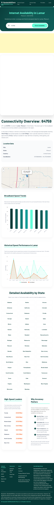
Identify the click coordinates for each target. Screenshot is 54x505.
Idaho (44, 318)
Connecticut (9, 313)
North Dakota (9, 362)
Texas (9, 378)
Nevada (10, 351)
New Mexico (9, 356)
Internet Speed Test (20, 3)
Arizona (44, 302)
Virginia (10, 383)
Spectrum (3, 479)
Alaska (27, 302)
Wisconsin (9, 389)
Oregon (9, 367)
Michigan (9, 340)
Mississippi (44, 340)
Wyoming (27, 389)
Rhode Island (44, 367)
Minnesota (27, 340)
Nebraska (44, 345)
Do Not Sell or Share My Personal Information (24, 480)
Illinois (9, 324)
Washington (27, 383)
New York (26, 356)
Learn (50, 2)
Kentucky (27, 329)
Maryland (27, 335)
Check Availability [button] (40, 25)
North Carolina (44, 356)
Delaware (26, 313)
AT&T (2, 474)
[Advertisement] (27, 43)
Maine (9, 335)
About (19, 468)
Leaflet (38, 187)
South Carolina (9, 373)
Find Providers (3, 470)
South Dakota (27, 373)
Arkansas (9, 307)
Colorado (44, 307)
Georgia (10, 318)
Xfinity (2, 481)
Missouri (9, 345)
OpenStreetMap (44, 187)
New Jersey (44, 351)
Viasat (2, 476)
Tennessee (44, 373)
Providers (42, 2)
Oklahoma (44, 362)
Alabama (9, 302)
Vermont (44, 378)
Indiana (27, 324)
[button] (27, 176)
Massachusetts (44, 335)
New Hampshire (27, 351)
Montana (27, 345)
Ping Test (12, 474)
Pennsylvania (27, 367)
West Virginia (44, 383)
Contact (20, 471)
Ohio (27, 362)
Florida (44, 313)
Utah (27, 378)
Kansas (10, 329)
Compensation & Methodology (22, 476)
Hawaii (27, 318)
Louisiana (44, 329)
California (27, 307)
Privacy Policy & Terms (24, 473)
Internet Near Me (33, 3)
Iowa (44, 324)
